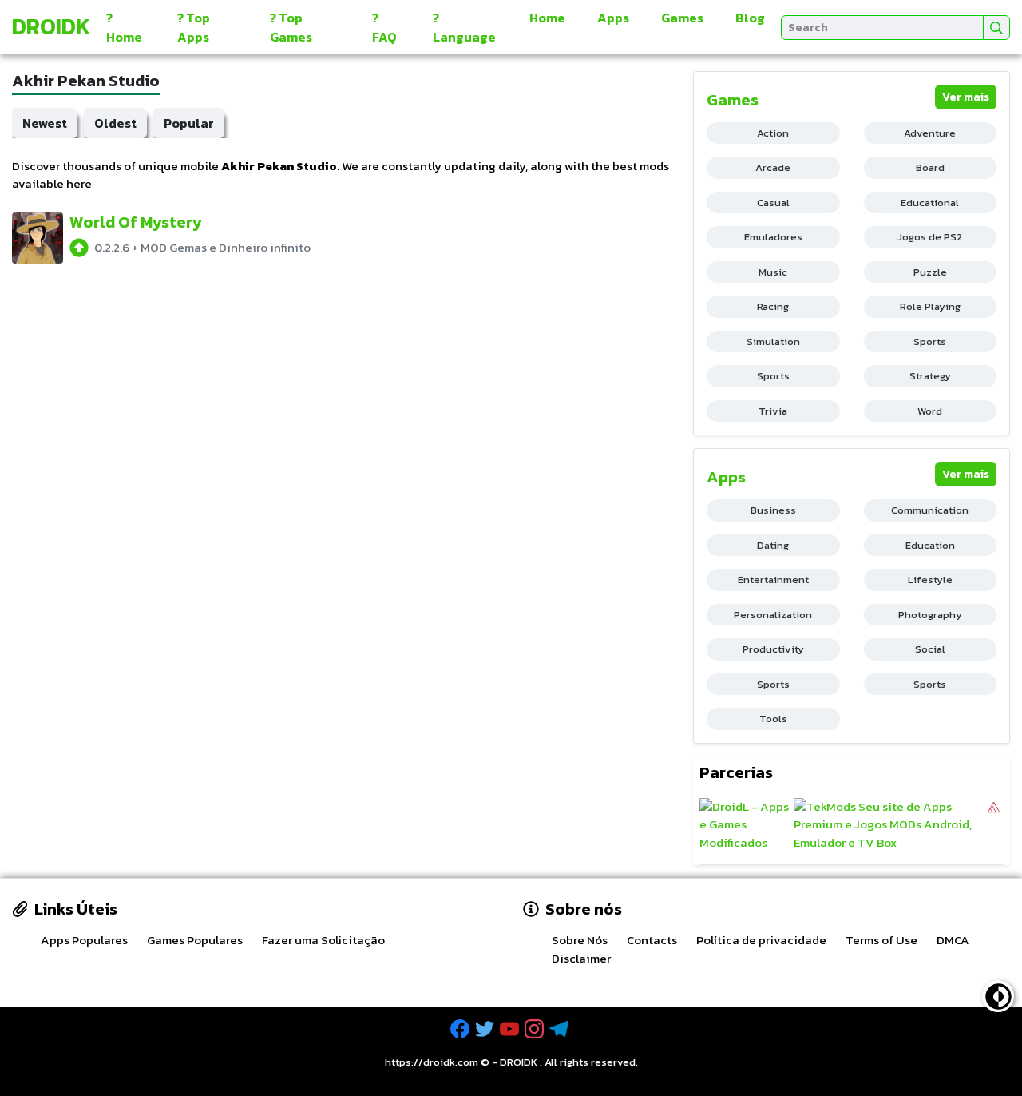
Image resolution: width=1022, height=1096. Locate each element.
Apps (613, 17)
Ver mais (965, 97)
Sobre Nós (580, 940)
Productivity (773, 649)
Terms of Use (881, 940)
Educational (930, 202)
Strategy (930, 375)
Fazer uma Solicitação (323, 940)
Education (930, 545)
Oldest (115, 123)
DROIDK (518, 1062)
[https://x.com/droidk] (486, 1029)
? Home (124, 27)
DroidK (51, 26)
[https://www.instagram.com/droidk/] (536, 1029)
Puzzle (930, 272)
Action (773, 133)
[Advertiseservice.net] (993, 825)
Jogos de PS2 (929, 236)
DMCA (953, 940)
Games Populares (195, 940)
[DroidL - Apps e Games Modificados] (744, 825)
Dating (773, 545)
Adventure (930, 133)
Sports (929, 341)
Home (547, 17)
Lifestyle (930, 579)
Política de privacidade (761, 940)
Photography (930, 614)
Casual (773, 202)
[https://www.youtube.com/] (511, 1029)
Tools (773, 718)
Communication (930, 510)
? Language (464, 27)
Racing (773, 306)
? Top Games (291, 27)
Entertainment (773, 579)
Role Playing (930, 306)
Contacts (652, 940)
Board (930, 167)
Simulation (773, 341)
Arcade (772, 167)
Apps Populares (84, 940)
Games (682, 17)
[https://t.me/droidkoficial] (560, 1029)
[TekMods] (889, 825)
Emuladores (773, 236)
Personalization (773, 614)
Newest (44, 123)
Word (929, 411)
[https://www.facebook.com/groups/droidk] (461, 1029)
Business (773, 510)
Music (773, 272)
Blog (750, 17)
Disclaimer (581, 958)
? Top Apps (193, 27)
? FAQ (384, 27)
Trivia (773, 411)
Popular (189, 123)
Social (930, 649)
